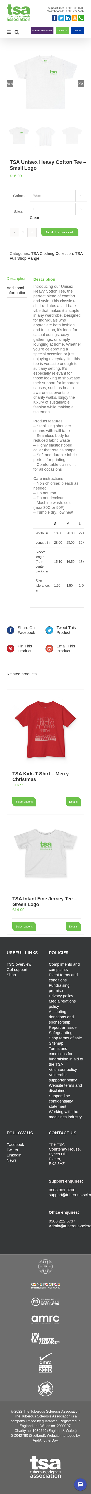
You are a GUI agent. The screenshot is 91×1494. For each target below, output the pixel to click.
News (12, 1160)
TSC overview (19, 964)
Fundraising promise (59, 988)
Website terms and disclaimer (65, 1088)
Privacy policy (61, 996)
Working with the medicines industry (65, 1114)
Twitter (12, 1150)
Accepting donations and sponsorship (61, 1017)
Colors (18, 196)
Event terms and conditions (63, 977)
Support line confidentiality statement (61, 1101)
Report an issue (63, 1027)
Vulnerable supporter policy (63, 1077)
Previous (10, 83)
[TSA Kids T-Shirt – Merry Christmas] (45, 728)
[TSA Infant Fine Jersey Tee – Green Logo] (45, 853)
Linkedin (14, 1155)
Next (81, 83)
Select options (24, 801)
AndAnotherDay (45, 1440)
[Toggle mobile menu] (9, 32)
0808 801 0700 (75, 8)
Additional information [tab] (16, 290)
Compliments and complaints (64, 967)
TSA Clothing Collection (52, 253)
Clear (34, 217)
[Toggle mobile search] (17, 32)
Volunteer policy (63, 1069)
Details (73, 801)
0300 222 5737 (75, 11)
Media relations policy (62, 1004)
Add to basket (60, 232)
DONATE (62, 30)
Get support (17, 969)
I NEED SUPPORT (42, 30)
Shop (11, 975)
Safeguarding (60, 1033)
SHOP (77, 30)
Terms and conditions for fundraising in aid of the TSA (66, 1056)
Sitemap (56, 1043)
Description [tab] (17, 278)
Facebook (15, 1144)
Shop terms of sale (65, 1038)
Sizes (18, 211)
